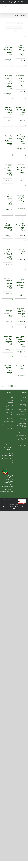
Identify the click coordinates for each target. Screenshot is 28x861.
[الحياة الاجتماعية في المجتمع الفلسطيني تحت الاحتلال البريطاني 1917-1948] (20, 189)
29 (4, 459)
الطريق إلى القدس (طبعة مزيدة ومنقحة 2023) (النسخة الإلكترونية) (7, 369)
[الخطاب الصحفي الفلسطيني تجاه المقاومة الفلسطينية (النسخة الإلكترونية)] (7, 189)
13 (7, 455)
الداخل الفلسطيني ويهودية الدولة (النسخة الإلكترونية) (20, 226)
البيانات (18, 60)
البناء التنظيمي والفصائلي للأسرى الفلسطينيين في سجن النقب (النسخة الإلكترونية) (20, 50)
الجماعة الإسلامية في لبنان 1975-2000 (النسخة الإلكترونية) (8, 109)
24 (12, 459)
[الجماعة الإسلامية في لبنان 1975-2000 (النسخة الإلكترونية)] (7, 101)
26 (9, 459)
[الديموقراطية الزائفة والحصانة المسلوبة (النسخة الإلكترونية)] (7, 218)
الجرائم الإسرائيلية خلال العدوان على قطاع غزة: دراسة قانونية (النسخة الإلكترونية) (20, 110)
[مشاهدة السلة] (15, 30)
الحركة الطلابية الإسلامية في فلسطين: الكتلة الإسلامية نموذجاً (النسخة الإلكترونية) (21, 168)
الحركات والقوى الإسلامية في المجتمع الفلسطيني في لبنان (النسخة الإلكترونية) (8, 139)
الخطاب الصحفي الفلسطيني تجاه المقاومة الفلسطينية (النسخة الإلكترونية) (8, 199)
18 (10, 457)
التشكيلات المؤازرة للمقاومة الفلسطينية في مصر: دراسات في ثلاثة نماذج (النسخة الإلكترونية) (20, 80)
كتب (12, 397)
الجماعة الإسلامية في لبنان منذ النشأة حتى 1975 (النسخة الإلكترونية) (21, 138)
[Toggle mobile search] (5, 6)
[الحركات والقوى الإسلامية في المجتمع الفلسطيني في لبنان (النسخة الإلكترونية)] (7, 129)
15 (4, 455)
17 (12, 457)
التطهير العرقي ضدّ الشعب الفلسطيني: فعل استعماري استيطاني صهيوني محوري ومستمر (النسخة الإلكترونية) (8, 81)
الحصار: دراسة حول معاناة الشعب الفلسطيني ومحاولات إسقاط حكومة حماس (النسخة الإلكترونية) (8, 169)
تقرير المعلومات (9, 409)
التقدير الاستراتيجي (8, 405)
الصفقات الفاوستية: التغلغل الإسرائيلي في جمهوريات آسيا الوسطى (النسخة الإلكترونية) (20, 340)
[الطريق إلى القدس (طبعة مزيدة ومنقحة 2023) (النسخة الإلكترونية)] (7, 360)
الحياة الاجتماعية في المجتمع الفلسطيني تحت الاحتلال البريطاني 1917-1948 (21, 198)
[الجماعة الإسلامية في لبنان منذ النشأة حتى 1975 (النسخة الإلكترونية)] (20, 129)
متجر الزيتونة (10, 428)
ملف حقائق (10, 418)
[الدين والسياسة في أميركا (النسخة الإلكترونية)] (20, 244)
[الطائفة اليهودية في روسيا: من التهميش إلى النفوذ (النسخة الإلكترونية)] (7, 330)
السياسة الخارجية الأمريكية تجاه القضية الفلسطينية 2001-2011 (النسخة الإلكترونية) (7, 283)
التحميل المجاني (22, 439)
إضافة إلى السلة (22, 61)
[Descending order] (7, 23)
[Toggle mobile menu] (2, 6)
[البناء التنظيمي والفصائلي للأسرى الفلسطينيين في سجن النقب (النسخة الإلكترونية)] (20, 40)
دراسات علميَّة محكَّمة (20, 414)
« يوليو (11, 462)
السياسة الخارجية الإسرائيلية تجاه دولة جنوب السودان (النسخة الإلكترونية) (8, 311)
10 (12, 455)
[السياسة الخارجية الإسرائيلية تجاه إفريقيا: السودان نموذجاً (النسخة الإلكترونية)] (20, 302)
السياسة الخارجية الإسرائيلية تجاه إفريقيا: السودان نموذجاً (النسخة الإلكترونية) (21, 311)
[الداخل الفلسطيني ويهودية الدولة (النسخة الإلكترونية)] (20, 218)
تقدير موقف (23, 400)
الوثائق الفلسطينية (8, 421)
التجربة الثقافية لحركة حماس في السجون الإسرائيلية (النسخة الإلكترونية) (7, 49)
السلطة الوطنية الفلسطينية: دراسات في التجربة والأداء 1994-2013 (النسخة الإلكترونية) (7, 254)
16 (2, 455)
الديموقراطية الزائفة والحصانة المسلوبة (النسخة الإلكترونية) (8, 226)
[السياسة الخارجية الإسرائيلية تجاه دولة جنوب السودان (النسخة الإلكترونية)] (7, 302)
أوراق (24, 397)
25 (10, 459)
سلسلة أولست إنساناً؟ (7, 425)
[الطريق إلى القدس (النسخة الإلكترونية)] (20, 359)
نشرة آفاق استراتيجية (21, 435)
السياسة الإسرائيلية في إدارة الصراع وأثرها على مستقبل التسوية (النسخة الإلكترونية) (20, 283)
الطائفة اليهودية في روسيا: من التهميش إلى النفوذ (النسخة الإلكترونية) (8, 339)
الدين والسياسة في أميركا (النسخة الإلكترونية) (20, 251)
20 (7, 457)
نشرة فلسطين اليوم (21, 432)
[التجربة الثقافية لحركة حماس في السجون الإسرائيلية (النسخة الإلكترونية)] (7, 40)
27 (7, 459)
